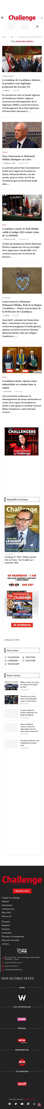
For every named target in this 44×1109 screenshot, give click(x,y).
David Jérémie (8, 391)
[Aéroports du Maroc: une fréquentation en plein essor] (11, 743)
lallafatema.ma (22, 1007)
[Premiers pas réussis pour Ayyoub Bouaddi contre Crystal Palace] (11, 699)
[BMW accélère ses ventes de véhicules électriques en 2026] (11, 685)
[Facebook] (9, 1104)
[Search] (42, 18)
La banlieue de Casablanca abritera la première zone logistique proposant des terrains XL (21, 83)
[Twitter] (16, 1104)
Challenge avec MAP (9, 163)
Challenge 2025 (29, 1099)
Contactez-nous (8, 909)
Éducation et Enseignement (13, 936)
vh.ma (22, 988)
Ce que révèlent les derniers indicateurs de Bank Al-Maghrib (28, 712)
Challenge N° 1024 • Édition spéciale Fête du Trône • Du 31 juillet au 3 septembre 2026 (20, 560)
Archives (5, 944)
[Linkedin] (28, 1104)
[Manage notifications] (39, 1104)
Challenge (6, 90)
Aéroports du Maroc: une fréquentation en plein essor (29, 743)
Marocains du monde (10, 940)
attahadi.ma (22, 1071)
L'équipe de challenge (11, 898)
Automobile (6, 933)
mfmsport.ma (22, 1050)
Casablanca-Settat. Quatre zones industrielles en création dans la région (19, 384)
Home (4, 37)
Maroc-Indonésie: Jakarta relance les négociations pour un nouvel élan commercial (29, 727)
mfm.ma (22, 1028)
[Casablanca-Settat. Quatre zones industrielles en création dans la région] (22, 360)
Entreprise (6, 925)
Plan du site (6, 916)
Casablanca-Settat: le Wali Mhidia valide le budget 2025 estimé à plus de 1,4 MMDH (20, 232)
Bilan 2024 (6, 913)
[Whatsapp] (34, 1104)
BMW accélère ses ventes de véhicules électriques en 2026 (29, 684)
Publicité (5, 901)
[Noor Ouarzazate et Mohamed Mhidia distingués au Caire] (22, 135)
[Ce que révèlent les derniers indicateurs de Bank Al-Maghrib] (11, 713)
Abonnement (7, 905)
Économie (6, 922)
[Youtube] (22, 1104)
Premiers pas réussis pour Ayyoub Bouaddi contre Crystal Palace (28, 698)
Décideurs (6, 929)
